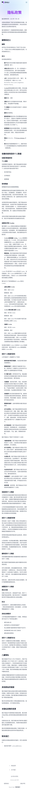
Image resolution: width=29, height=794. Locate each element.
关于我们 (13, 770)
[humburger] (26, 2)
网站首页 (13, 765)
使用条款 (6, 783)
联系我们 (17, 787)
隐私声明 (22, 783)
